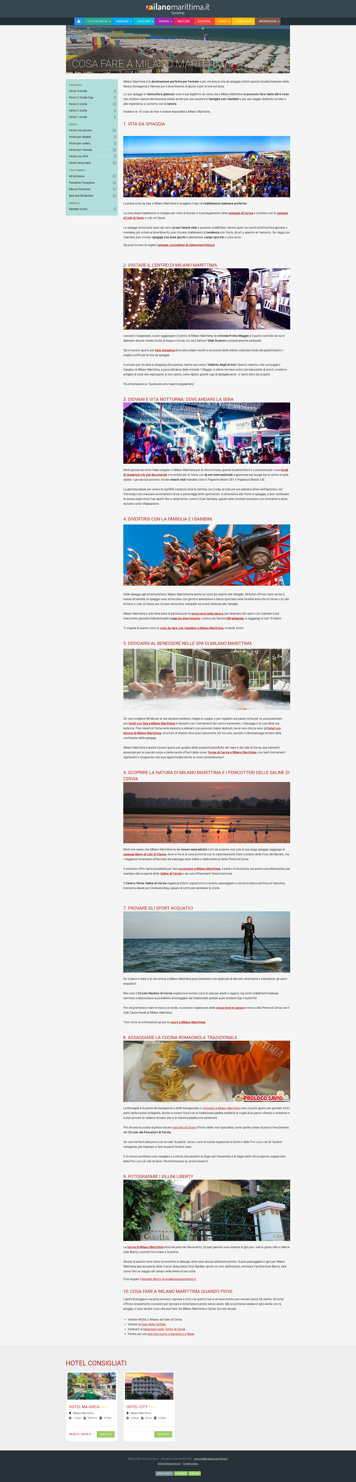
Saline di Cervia (171, 873)
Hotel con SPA (92, 156)
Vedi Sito (106, 1434)
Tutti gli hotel (97, 21)
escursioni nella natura (207, 613)
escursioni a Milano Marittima (199, 869)
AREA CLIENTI (164, 1473)
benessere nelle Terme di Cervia (164, 1329)
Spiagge (164, 21)
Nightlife (184, 21)
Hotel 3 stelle (92, 104)
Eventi (223, 21)
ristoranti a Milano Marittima (221, 1108)
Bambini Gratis (92, 209)
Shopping (204, 21)
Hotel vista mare (92, 163)
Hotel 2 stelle (92, 110)
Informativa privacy (169, 1463)
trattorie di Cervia (183, 1127)
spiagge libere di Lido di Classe (144, 854)
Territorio (243, 21)
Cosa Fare (144, 21)
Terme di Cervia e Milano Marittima (231, 752)
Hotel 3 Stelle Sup (92, 97)
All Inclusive (92, 176)
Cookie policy (190, 1463)
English (194, 1473)
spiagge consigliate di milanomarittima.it (186, 245)
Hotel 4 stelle (92, 91)
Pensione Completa (92, 182)
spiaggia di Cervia (240, 213)
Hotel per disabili (92, 137)
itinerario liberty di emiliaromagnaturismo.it (168, 1279)
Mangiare (122, 21)
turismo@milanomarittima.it (211, 1458)
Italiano (181, 1473)
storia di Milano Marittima (145, 1247)
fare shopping (164, 350)
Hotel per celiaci (92, 143)
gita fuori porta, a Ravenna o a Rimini (171, 1334)
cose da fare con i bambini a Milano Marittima (191, 628)
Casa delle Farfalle (153, 1324)
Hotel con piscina (92, 130)
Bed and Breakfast (92, 195)
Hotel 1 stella (92, 117)
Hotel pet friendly (92, 150)
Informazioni (267, 21)
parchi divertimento (186, 618)
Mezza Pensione (92, 189)
